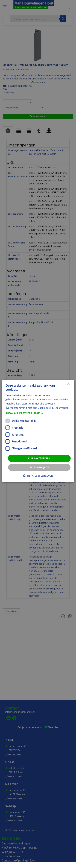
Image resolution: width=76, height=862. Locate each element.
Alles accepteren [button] (39, 458)
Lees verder (61, 407)
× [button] (68, 384)
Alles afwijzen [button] (39, 467)
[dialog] (38, 431)
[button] (38, 413)
